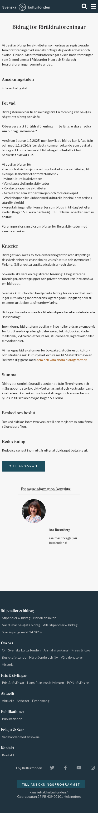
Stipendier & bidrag (16, 618)
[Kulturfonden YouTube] (76, 768)
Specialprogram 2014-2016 (22, 632)
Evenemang (40, 701)
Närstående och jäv (43, 657)
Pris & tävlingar (13, 683)
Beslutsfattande (14, 657)
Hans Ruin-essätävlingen (45, 683)
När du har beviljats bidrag (21, 625)
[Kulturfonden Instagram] (90, 768)
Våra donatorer (72, 657)
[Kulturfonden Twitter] (50, 768)
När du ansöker (44, 618)
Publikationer (12, 719)
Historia (8, 664)
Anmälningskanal (56, 650)
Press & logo (80, 650)
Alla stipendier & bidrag (60, 625)
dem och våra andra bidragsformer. (61, 360)
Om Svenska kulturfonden (21, 650)
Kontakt (8, 755)
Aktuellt (8, 701)
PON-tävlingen (78, 683)
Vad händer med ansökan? (21, 737)
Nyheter (23, 701)
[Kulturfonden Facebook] (63, 768)
